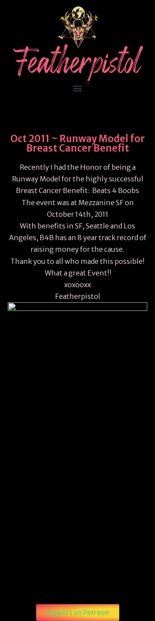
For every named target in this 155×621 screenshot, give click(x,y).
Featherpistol (78, 65)
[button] (78, 88)
